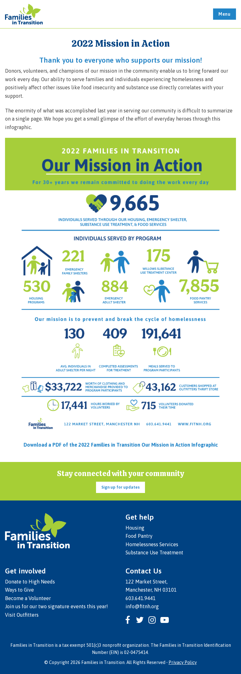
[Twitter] (140, 620)
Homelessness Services (152, 544)
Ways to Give (19, 590)
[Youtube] (164, 620)
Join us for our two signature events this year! (56, 606)
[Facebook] (127, 620)
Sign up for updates (120, 487)
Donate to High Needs (30, 581)
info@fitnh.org (142, 606)
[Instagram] (152, 620)
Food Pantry (139, 536)
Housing (135, 528)
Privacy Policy (183, 662)
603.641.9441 (141, 598)
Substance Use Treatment (154, 552)
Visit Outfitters (22, 615)
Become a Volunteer (28, 598)
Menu (224, 14)
